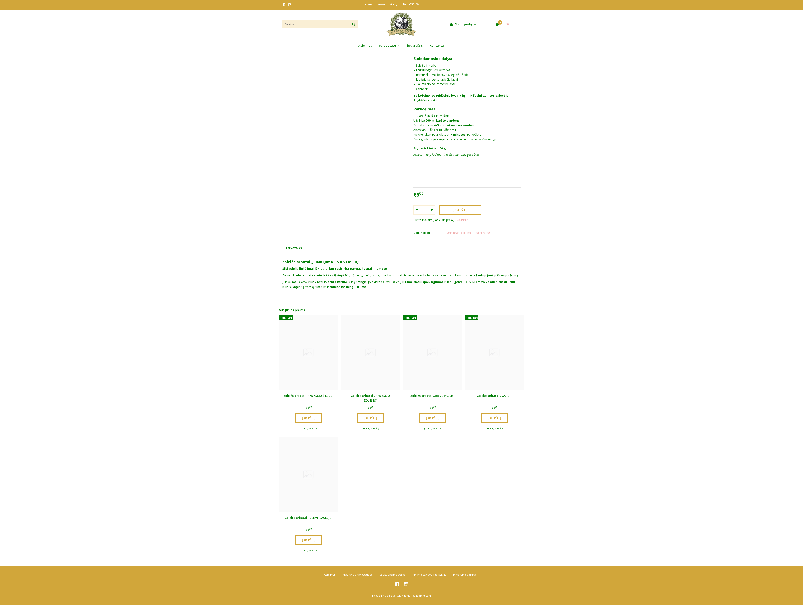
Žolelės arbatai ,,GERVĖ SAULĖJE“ (308, 518)
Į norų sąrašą (308, 428)
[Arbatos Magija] (401, 24)
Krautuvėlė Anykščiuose (358, 575)
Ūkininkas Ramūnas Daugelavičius (469, 233)
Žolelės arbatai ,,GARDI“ (494, 396)
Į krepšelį (308, 418)
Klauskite (462, 220)
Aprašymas (294, 248)
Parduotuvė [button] (387, 46)
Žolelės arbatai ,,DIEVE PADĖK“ (432, 396)
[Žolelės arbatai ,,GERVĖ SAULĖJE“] (308, 474)
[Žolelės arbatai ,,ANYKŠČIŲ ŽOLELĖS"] (370, 352)
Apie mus (365, 46)
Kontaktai (437, 46)
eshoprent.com (421, 595)
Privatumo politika (464, 575)
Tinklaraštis (414, 46)
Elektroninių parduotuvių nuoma (391, 595)
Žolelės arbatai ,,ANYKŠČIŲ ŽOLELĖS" (370, 398)
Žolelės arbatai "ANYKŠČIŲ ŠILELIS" (309, 396)
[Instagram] (290, 4)
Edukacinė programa (393, 575)
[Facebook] (284, 4)
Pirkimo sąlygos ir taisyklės (429, 575)
